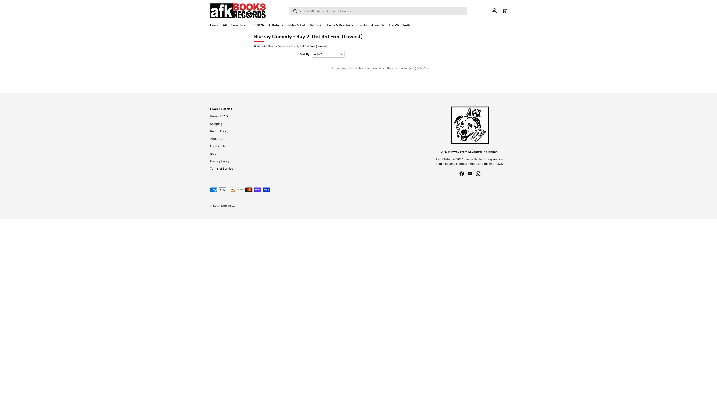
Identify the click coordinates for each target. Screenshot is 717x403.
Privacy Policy (219, 161)
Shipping (216, 124)
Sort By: (304, 54)
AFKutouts (275, 25)
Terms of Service (221, 168)
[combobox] (378, 11)
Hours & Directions (340, 25)
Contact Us (217, 146)
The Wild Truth (399, 25)
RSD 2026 (256, 25)
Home (214, 25)
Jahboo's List (296, 25)
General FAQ (219, 116)
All (225, 25)
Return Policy (219, 131)
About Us (377, 25)
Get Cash (316, 25)
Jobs (213, 153)
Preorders (238, 25)
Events (362, 25)
